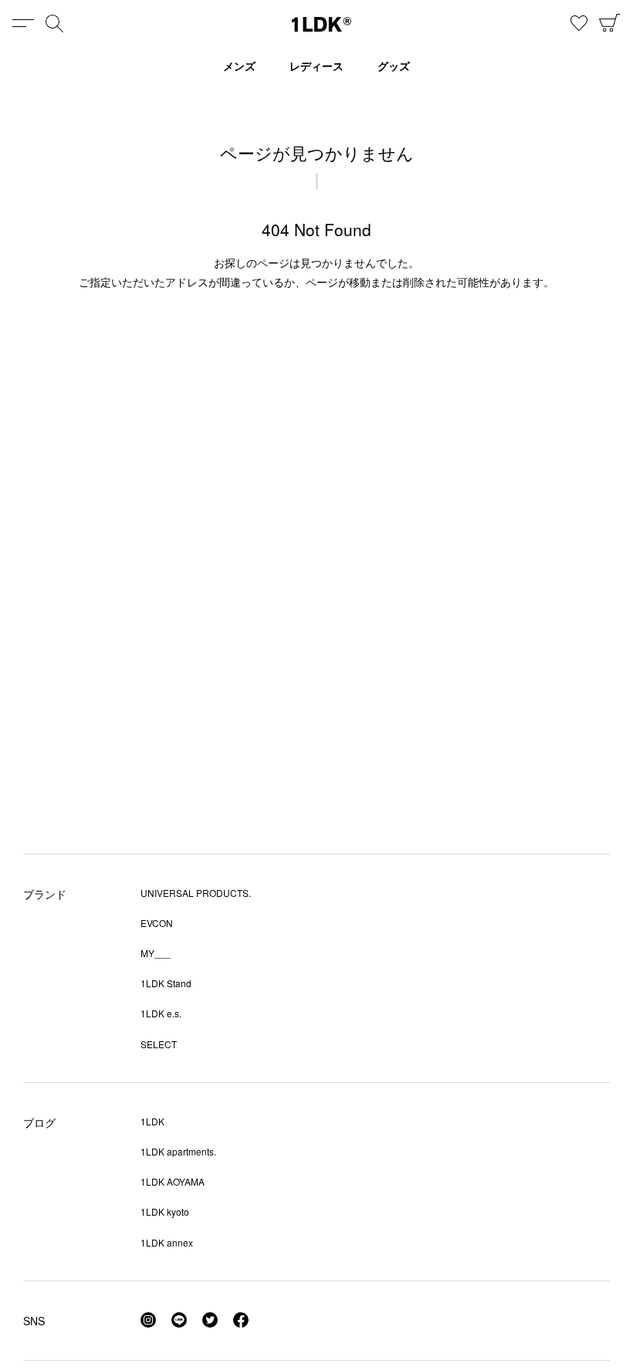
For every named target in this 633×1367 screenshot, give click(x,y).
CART (609, 23)
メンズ (239, 65)
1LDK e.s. (160, 1013)
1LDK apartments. (178, 1151)
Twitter (210, 1320)
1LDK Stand (165, 983)
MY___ (155, 952)
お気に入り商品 (579, 23)
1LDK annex (166, 1242)
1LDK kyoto (164, 1211)
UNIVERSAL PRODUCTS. (195, 892)
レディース (316, 65)
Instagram (148, 1320)
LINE (179, 1320)
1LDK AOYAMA (172, 1181)
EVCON (156, 922)
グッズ (393, 65)
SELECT (158, 1044)
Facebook (241, 1320)
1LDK (321, 24)
